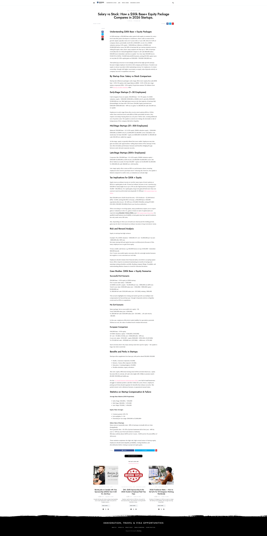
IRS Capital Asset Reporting (145, 213)
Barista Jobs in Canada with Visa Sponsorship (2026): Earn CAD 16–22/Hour (106, 491)
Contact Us (121, 527)
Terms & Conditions (139, 527)
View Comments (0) (133, 455)
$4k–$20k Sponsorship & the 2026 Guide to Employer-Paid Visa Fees (133, 491)
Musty (102, 496)
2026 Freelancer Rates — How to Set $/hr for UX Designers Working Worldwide (161, 491)
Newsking (139, 530)
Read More (105, 505)
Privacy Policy (129, 527)
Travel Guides (125, 2)
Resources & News (135, 2)
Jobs (119, 2)
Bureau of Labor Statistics (120, 87)
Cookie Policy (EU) (150, 527)
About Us (114, 527)
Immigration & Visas (111, 2)
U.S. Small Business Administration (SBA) (126, 380)
